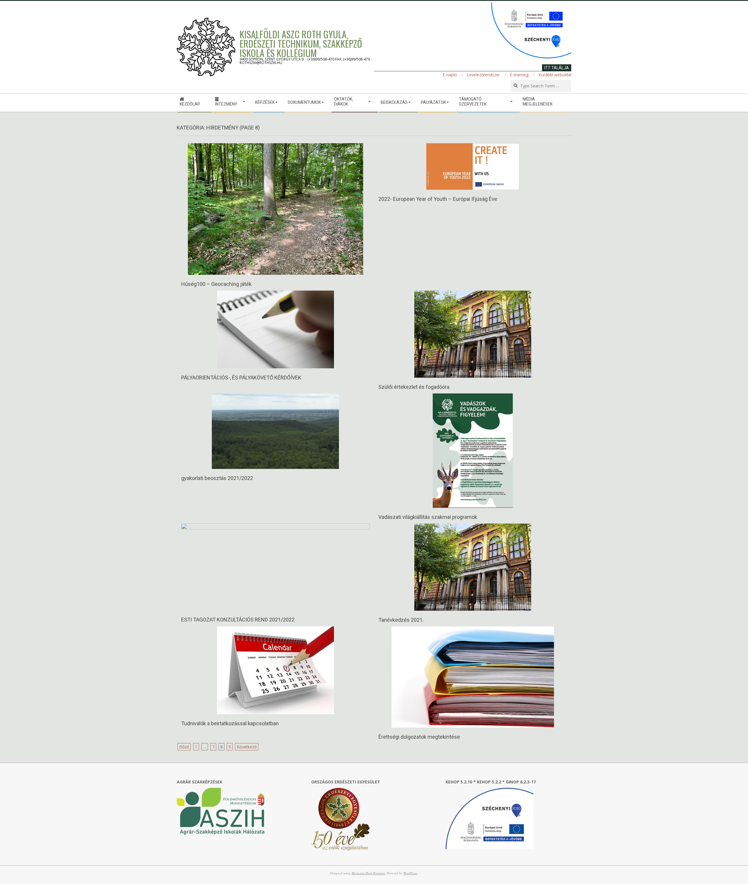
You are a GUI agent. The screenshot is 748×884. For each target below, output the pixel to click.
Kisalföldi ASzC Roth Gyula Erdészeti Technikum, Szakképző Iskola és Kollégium (301, 43)
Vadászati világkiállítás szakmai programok (427, 517)
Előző (184, 747)
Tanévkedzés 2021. (401, 620)
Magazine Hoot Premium (368, 873)
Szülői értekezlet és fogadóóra (413, 387)
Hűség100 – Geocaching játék (216, 284)
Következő (247, 747)
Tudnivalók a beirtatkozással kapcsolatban (230, 723)
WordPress (410, 873)
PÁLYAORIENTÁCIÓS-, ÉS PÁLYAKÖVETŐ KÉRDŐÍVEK (241, 377)
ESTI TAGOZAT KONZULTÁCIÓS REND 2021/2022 (238, 620)
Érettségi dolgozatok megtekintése (419, 737)
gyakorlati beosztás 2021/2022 (217, 478)
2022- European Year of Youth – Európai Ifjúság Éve (437, 199)
